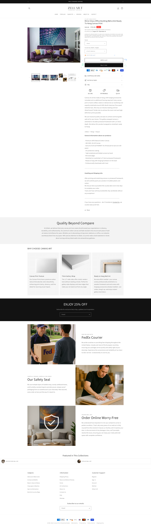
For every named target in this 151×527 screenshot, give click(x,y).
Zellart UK (95, 489)
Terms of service (91, 523)
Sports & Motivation (33, 489)
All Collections (64, 486)
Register (94, 477)
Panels (86, 40)
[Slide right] (78, 77)
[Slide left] (29, 77)
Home (61, 483)
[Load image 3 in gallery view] (54, 78)
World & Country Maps (33, 492)
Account (94, 483)
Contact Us (116, 202)
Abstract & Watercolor (33, 477)
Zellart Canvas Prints (56, 523)
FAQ (61, 495)
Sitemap (62, 498)
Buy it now (104, 65)
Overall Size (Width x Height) (92, 47)
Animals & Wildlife (32, 480)
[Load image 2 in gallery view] (45, 78)
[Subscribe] (89, 314)
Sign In (94, 480)
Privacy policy (82, 523)
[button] (29, 8)
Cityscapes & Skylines (33, 486)
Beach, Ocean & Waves (33, 483)
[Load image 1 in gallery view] (36, 78)
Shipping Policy (64, 477)
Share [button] (88, 210)
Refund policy (74, 523)
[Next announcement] (123, 1)
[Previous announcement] (28, 1)
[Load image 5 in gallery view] (72, 78)
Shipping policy (100, 523)
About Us (62, 489)
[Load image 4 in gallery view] (63, 78)
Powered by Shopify (65, 523)
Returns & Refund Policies (67, 480)
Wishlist (94, 486)
